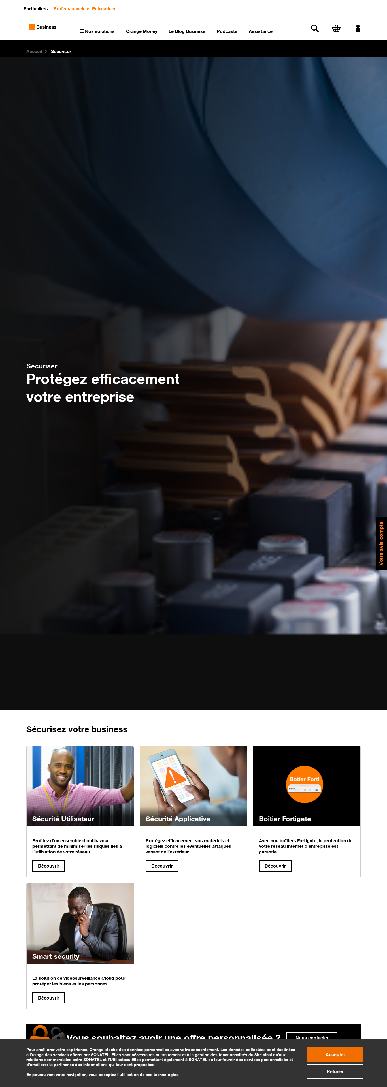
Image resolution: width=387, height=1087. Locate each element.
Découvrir (48, 865)
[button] (381, 543)
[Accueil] (43, 26)
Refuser (335, 1071)
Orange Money (141, 31)
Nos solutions (100, 31)
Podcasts (227, 31)
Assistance (261, 31)
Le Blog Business (187, 31)
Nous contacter (312, 1037)
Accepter (335, 1054)
